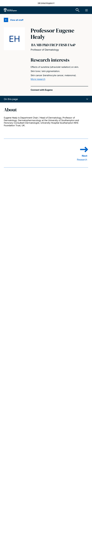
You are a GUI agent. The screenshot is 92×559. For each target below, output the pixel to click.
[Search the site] (77, 10)
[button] (46, 99)
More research (38, 79)
